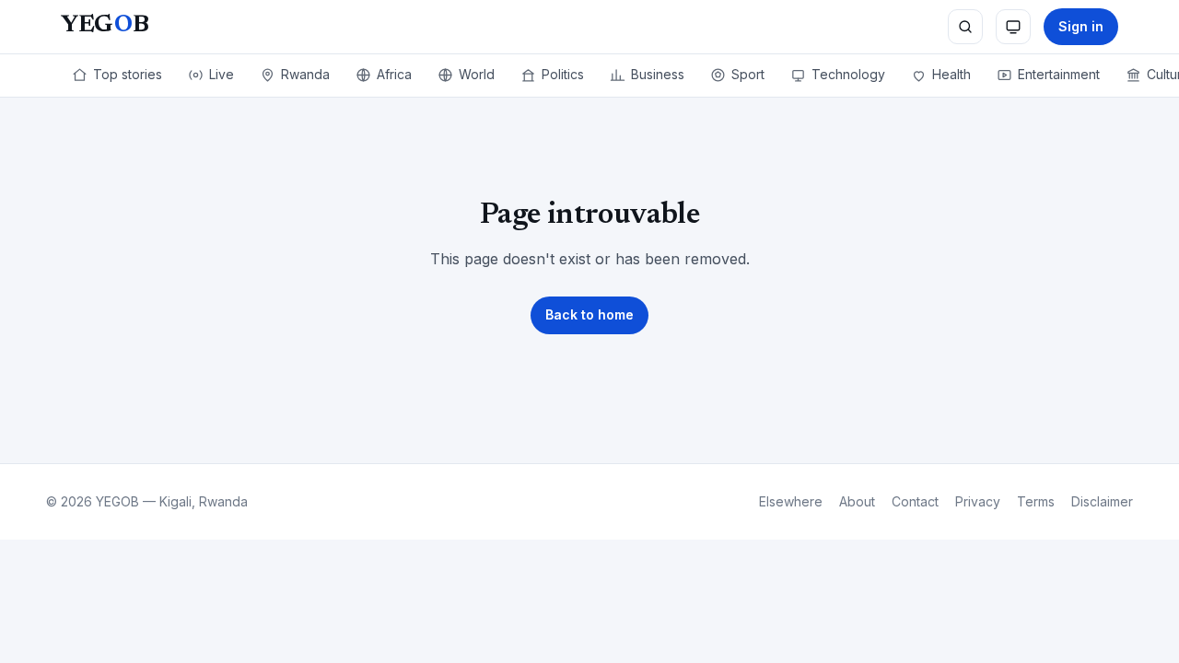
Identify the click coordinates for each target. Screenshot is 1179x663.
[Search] (965, 26)
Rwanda (305, 74)
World (477, 74)
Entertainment (1059, 74)
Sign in (1080, 26)
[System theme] (1013, 26)
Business (657, 74)
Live (221, 74)
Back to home (589, 314)
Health (951, 74)
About (857, 501)
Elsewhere (791, 501)
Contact (915, 501)
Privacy (977, 501)
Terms (1036, 501)
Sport (748, 74)
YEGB (104, 26)
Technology (848, 74)
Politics (563, 74)
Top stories (127, 74)
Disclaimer (1102, 501)
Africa (394, 74)
